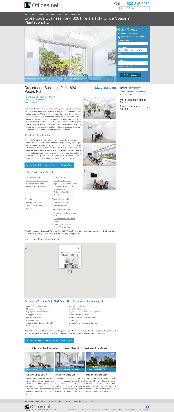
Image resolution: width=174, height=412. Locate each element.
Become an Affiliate (130, 410)
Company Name (124, 40)
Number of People (125, 67)
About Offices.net (74, 410)
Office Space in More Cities (59, 401)
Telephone (122, 60)
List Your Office (116, 410)
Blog (92, 401)
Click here (53, 333)
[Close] (78, 248)
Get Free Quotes (130, 75)
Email (120, 54)
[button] (70, 272)
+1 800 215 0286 (48, 234)
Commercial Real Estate (100, 410)
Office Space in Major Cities (35, 401)
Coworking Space (80, 401)
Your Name (122, 47)
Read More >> (78, 391)
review (130, 94)
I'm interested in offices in (127, 33)
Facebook (147, 407)
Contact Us (86, 410)
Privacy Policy (145, 410)
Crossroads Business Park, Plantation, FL (132, 37)
